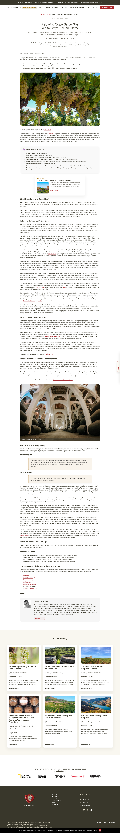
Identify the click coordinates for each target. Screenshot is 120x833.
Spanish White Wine (63, 18)
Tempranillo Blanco (29, 301)
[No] (118, 830)
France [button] (54, 7)
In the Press (55, 798)
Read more (47, 130)
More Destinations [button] (76, 7)
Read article (13, 688)
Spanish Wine (13, 729)
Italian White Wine (21, 672)
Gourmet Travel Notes (25, 2)
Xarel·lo (40, 301)
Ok (100, 830)
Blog (48, 14)
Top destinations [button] (29, 7)
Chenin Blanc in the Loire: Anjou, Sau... (43, 2)
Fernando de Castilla (29, 584)
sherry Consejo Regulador (53, 336)
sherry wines (52, 254)
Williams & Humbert (29, 588)
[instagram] (87, 810)
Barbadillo (26, 575)
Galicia (64, 287)
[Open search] (88, 7)
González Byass (28, 578)
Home (43, 14)
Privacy (99, 822)
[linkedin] (90, 810)
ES (96, 7)
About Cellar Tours (57, 795)
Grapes (53, 18)
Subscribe (55, 804)
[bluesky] (84, 810)
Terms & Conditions (109, 822)
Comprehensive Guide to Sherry (63, 380)
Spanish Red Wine (15, 726)
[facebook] (81, 810)
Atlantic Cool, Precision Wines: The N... (91, 2)
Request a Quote (107, 7)
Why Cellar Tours (57, 796)
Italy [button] (47, 7)
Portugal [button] (64, 7)
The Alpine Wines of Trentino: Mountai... (68, 2)
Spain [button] (40, 7)
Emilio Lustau (27, 582)
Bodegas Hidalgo (28, 580)
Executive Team (56, 800)
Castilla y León (40, 287)
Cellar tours (12, 7)
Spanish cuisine (25, 535)
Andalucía (52, 133)
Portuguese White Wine (94, 672)
